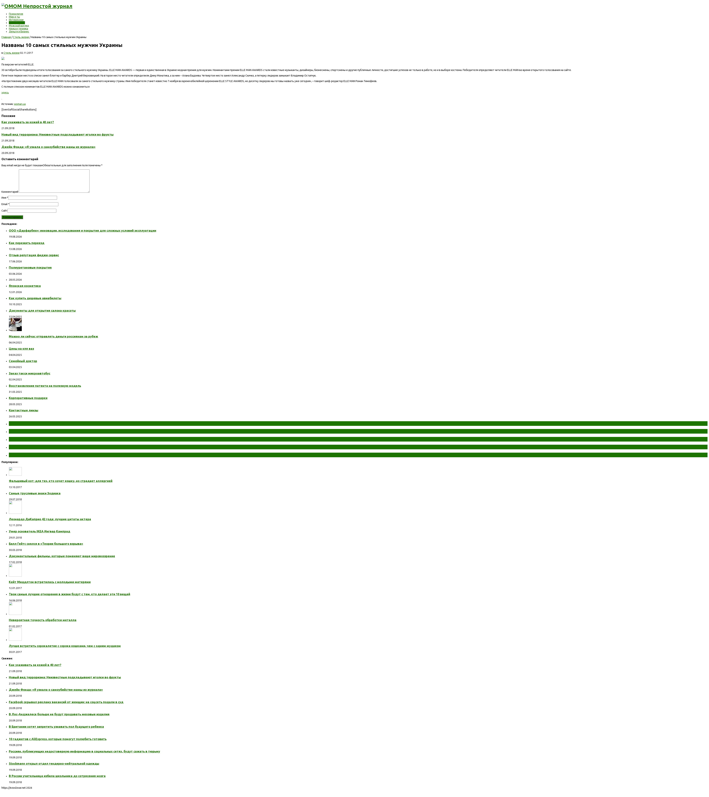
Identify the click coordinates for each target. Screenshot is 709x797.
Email (4, 204)
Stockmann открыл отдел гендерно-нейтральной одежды (54, 763)
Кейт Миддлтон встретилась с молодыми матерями (50, 582)
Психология (16, 13)
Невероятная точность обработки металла (42, 620)
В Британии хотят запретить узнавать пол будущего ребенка (56, 726)
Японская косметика (25, 285)
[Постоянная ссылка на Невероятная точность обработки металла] (15, 613)
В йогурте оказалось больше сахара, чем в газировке (60, 447)
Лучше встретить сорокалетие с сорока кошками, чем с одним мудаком (65, 646)
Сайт (4, 210)
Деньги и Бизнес (19, 31)
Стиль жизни (17, 22)
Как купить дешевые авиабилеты (35, 298)
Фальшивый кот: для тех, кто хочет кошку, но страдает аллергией (60, 481)
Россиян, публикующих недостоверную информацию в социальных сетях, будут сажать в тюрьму (84, 751)
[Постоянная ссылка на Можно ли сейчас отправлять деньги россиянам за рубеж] (15, 330)
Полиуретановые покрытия (30, 267)
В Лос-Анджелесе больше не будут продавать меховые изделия (59, 714)
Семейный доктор (23, 361)
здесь (5, 92)
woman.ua (20, 104)
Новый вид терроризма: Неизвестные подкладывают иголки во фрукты (57, 134)
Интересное (16, 19)
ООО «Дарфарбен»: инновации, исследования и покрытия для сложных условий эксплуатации (82, 230)
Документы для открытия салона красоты (42, 310)
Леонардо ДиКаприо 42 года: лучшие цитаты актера (50, 519)
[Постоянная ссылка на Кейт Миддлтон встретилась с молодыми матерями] (15, 575)
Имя (3, 197)
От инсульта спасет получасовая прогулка (49, 423)
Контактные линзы (23, 410)
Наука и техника (18, 28)
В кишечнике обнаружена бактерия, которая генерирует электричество (78, 439)
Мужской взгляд (19, 25)
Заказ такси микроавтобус (29, 373)
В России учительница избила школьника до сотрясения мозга (57, 776)
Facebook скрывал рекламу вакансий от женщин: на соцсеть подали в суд (66, 702)
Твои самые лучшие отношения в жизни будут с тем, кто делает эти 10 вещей (69, 594)
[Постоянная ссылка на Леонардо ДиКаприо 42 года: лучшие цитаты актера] (15, 512)
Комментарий (9, 191)
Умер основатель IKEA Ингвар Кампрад (39, 531)
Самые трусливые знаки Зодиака (35, 493)
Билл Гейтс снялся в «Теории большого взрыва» (46, 543)
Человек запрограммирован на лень (43, 455)
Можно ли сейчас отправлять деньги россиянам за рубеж (53, 336)
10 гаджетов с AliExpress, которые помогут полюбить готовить (58, 739)
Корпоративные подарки (28, 398)
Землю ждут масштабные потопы (42, 431)
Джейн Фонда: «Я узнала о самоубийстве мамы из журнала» (48, 147)
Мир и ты (14, 16)
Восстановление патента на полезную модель (45, 385)
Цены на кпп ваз (21, 348)
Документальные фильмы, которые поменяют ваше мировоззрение (62, 556)
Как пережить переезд (26, 243)
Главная (6, 37)
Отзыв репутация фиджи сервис (34, 255)
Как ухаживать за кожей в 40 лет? (27, 122)
